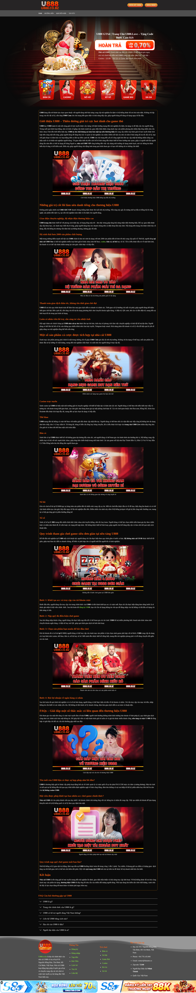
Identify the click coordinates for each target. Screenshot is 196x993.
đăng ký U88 (84, 607)
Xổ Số (104, 971)
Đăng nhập (75, 953)
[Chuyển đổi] (40, 901)
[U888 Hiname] (49, 5)
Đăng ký (74, 949)
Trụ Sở (74, 969)
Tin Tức (72, 13)
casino (103, 242)
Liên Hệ (74, 973)
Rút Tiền (74, 961)
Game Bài (106, 959)
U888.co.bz (42, 957)
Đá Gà (104, 967)
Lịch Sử (74, 965)
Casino (104, 963)
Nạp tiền (74, 957)
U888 (40, 13)
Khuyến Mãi (61, 13)
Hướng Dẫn (49, 13)
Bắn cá (104, 951)
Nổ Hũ (104, 955)
